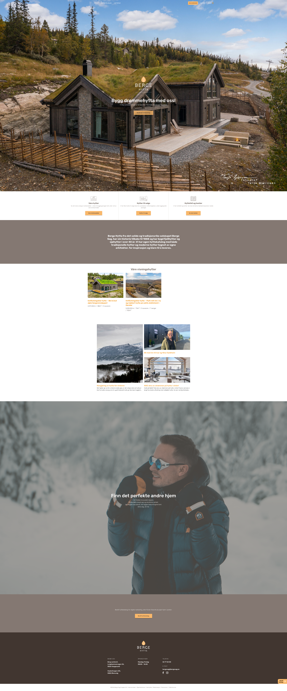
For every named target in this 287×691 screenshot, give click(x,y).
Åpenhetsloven (141, 687)
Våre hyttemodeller (93, 213)
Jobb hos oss (172, 687)
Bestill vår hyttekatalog (143, 112)
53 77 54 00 (167, 662)
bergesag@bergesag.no (171, 669)
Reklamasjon (156, 687)
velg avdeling (193, 3)
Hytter (96, 3)
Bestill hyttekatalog (143, 616)
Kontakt (202, 3)
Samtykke (149, 687)
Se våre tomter (193, 213)
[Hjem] (82, 2)
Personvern (164, 687)
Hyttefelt (118, 3)
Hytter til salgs (106, 3)
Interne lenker (132, 687)
